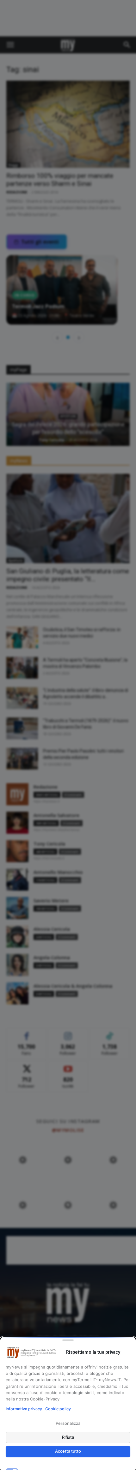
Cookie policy (58, 1408)
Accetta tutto (68, 1451)
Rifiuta (68, 1437)
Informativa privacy (24, 1408)
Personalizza (68, 1423)
